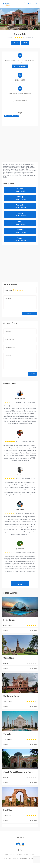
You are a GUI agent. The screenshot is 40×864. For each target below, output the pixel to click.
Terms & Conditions (22, 854)
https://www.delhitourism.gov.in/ (20, 93)
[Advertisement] (20, 263)
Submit (29, 313)
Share (25, 43)
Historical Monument (12, 116)
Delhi (6, 630)
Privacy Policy (9, 854)
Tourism (34, 630)
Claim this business (21, 100)
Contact (32, 854)
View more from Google (20, 583)
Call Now (15, 43)
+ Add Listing (29, 4)
